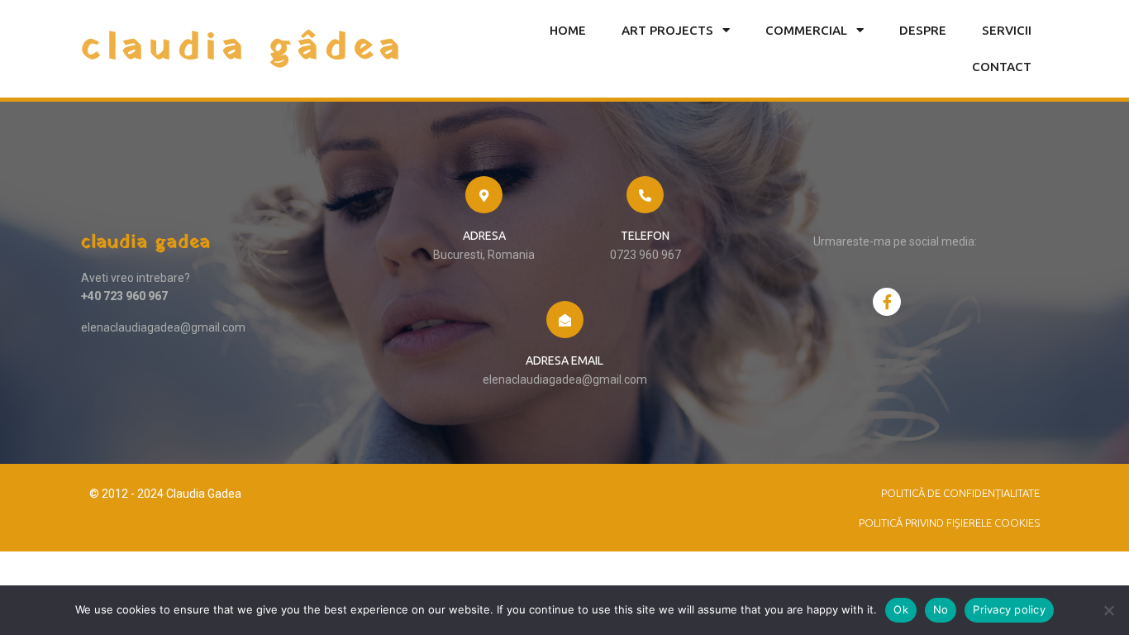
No (941, 609)
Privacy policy (1009, 609)
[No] (1108, 610)
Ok (900, 609)
